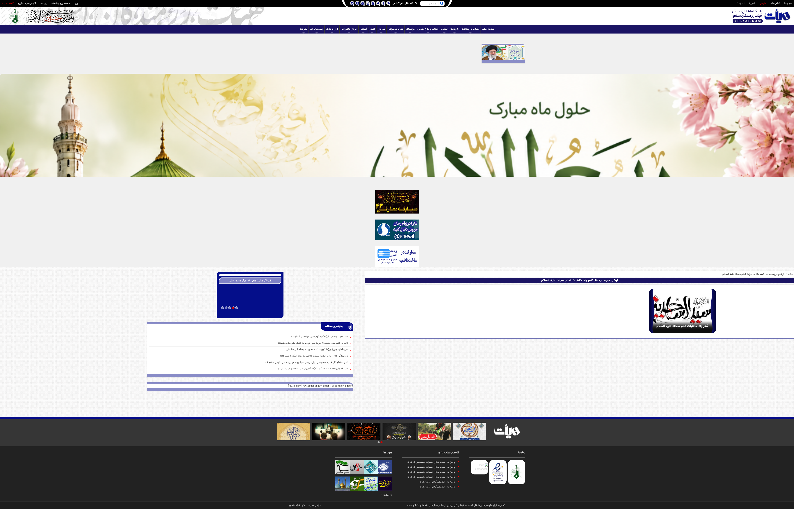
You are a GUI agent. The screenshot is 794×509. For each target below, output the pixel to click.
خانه (790, 274)
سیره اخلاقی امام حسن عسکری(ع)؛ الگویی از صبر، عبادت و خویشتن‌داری (312, 369)
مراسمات (410, 29)
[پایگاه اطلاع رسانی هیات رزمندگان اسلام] (761, 16)
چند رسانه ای (316, 29)
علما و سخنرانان (395, 29)
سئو (304, 505)
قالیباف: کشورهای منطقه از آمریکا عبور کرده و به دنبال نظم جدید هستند (313, 343)
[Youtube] (373, 3)
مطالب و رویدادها (470, 29)
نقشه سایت (8, 3)
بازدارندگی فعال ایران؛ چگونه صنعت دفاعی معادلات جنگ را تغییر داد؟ (314, 356)
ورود (76, 3)
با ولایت (454, 29)
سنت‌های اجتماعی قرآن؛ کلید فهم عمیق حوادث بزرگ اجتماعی (318, 337)
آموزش (363, 29)
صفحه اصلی (488, 29)
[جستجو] (442, 3)
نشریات (303, 29)
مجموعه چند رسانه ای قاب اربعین (250, 313)
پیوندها (43, 3)
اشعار (372, 29)
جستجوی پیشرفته (60, 3)
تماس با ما (775, 3)
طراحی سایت (314, 505)
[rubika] (352, 3)
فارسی (762, 3)
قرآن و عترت (332, 29)
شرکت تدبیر (294, 505)
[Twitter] (378, 3)
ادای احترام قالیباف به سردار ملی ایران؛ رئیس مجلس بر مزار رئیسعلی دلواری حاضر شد (306, 362)
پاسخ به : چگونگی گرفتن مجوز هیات (437, 482)
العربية (752, 3)
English (741, 3)
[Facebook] (383, 3)
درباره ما (788, 3)
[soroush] (357, 3)
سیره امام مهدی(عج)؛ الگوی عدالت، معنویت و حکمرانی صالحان (317, 350)
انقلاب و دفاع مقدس (427, 29)
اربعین (444, 29)
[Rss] (388, 3)
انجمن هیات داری (27, 3)
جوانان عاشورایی (349, 29)
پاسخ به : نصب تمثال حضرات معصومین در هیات (431, 462)
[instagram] (367, 3)
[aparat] (362, 3)
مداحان (381, 29)
